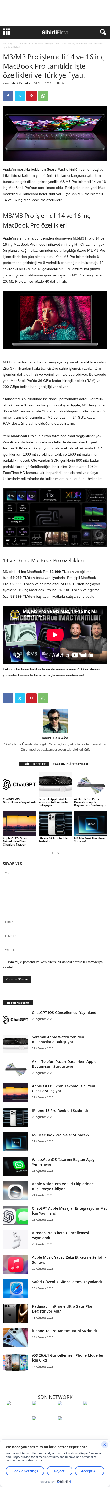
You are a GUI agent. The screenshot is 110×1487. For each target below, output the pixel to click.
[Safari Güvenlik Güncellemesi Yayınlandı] (15, 1289)
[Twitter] (20, 96)
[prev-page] (52, 853)
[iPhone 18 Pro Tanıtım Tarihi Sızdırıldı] (15, 1337)
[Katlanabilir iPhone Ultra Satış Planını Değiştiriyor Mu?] (15, 1313)
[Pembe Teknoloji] (43, 1427)
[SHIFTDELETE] (18, 1412)
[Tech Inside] (94, 1412)
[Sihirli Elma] (43, 1412)
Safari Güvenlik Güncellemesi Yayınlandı (67, 1281)
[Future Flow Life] (69, 1427)
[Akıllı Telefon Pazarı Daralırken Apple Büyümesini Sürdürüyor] (90, 784)
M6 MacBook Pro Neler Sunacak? (89, 839)
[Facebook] (8, 96)
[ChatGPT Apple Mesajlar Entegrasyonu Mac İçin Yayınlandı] (15, 1215)
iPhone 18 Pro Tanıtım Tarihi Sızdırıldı (64, 1330)
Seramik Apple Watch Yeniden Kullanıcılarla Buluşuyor (53, 802)
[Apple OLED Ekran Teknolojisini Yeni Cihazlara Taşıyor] (19, 823)
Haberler (24, 43)
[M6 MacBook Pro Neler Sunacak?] (90, 823)
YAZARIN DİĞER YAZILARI (70, 764)
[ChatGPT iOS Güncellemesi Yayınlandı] (19, 784)
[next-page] (58, 853)
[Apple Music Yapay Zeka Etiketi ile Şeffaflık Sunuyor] (15, 1264)
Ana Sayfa (9, 43)
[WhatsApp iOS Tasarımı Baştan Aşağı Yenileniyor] (15, 1166)
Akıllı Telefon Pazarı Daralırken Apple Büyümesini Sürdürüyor (90, 802)
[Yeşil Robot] (69, 1412)
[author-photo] (55, 721)
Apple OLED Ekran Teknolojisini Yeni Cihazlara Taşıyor (15, 841)
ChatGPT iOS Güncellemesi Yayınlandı (19, 800)
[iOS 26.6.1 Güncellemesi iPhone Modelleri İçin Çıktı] (15, 1362)
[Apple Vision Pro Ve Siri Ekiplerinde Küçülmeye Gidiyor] (15, 1191)
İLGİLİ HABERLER (34, 764)
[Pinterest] (31, 96)
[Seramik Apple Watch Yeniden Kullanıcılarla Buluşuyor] (55, 784)
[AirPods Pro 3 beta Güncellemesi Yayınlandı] (15, 1240)
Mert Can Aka (21, 83)
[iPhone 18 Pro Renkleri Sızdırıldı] (55, 823)
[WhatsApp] (43, 96)
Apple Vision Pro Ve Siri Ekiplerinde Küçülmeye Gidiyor (63, 1186)
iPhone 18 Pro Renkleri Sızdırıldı (54, 839)
